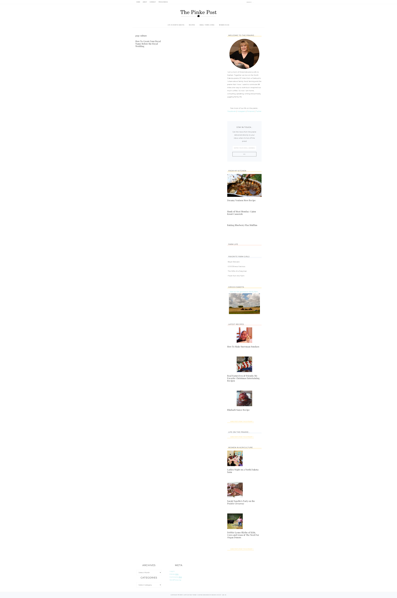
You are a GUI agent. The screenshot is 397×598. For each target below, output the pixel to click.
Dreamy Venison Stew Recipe (241, 200)
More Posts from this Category (241, 421)
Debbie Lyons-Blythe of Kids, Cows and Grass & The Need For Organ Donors (243, 535)
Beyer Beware (234, 262)
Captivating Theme (190, 595)
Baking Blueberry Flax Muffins (242, 225)
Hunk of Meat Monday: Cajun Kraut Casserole (241, 212)
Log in (172, 571)
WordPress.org (175, 580)
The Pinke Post (198, 13)
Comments (176, 577)
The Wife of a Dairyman (237, 271)
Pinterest (250, 111)
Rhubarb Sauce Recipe (238, 409)
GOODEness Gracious (236, 266)
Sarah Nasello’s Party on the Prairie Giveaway (241, 502)
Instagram (241, 111)
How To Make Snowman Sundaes (243, 346)
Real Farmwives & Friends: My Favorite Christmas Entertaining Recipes (243, 378)
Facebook (231, 111)
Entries (174, 574)
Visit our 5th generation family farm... (244, 292)
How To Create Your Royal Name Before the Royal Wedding (148, 44)
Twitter (258, 111)
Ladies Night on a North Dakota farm (242, 470)
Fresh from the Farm (236, 276)
